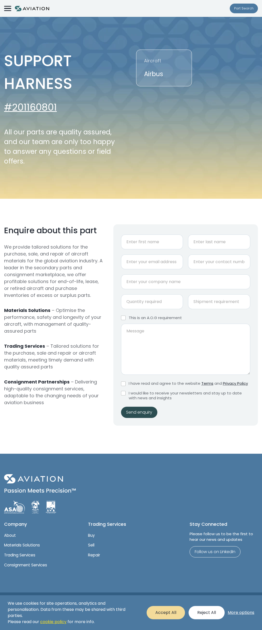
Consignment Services (25, 565)
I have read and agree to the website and (188, 383)
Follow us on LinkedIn (215, 552)
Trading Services (19, 555)
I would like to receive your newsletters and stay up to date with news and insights (185, 396)
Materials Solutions (22, 545)
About (10, 535)
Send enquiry (139, 412)
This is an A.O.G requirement (155, 317)
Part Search (244, 8)
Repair (94, 555)
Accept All (165, 612)
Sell (91, 545)
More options (241, 612)
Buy (91, 535)
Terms (207, 383)
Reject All (206, 612)
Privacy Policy (235, 383)
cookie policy (53, 622)
